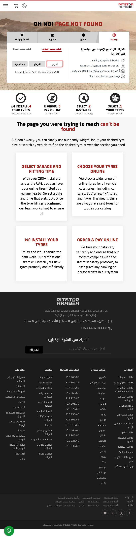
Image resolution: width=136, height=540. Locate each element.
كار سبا (48, 425)
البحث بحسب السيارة (22, 49)
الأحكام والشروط (111, 501)
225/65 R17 (72, 398)
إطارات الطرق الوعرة (124, 382)
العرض (54, 64)
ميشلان (102, 445)
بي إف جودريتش (98, 382)
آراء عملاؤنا (19, 407)
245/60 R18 (72, 435)
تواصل (22, 458)
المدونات (20, 386)
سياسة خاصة (93, 501)
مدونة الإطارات (126, 451)
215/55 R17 (72, 387)
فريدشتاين (101, 472)
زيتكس (103, 482)
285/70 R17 (72, 403)
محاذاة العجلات (44, 387)
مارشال (103, 435)
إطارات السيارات (126, 377)
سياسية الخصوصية (91, 497)
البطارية (52, 40)
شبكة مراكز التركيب (15, 396)
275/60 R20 (72, 408)
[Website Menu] (5, 5)
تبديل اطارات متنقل (124, 466)
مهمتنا (21, 430)
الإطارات (114, 40)
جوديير (103, 419)
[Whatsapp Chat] (8, 530)
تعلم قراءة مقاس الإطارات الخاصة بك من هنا (35, 71)
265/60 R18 (72, 377)
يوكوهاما (101, 477)
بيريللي (103, 456)
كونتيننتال (101, 393)
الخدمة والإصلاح (22, 40)
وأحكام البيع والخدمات (68, 497)
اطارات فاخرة (127, 432)
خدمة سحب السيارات (41, 439)
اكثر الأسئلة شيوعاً (16, 391)
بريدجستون (101, 387)
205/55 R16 (72, 382)
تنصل (81, 501)
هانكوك (102, 424)
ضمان (49, 505)
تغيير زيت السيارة (44, 410)
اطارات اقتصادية (126, 446)
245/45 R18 (72, 430)
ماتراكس (102, 440)
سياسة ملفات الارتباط (65, 501)
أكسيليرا (102, 377)
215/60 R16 (72, 424)
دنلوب (103, 398)
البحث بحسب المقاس (52, 49)
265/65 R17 (72, 393)
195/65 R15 (72, 419)
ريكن (104, 461)
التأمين (83, 40)
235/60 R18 (72, 445)
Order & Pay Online (97, 240)
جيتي (103, 414)
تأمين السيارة (45, 377)
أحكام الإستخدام (111, 497)
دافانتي (102, 403)
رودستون (102, 467)
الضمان (21, 401)
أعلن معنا (20, 453)
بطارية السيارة (45, 382)
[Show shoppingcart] (16, 5)
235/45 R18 (72, 414)
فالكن (103, 408)
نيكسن (103, 451)
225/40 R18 (72, 440)
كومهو (102, 430)
